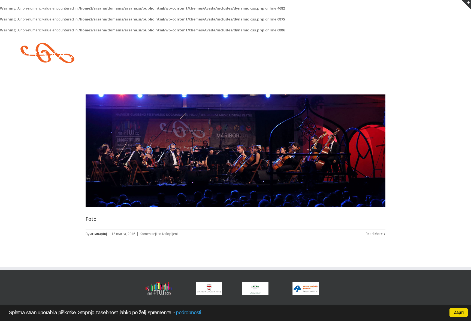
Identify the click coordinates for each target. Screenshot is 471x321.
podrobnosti (188, 312)
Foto (91, 219)
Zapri (458, 312)
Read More (374, 233)
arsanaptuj (98, 233)
